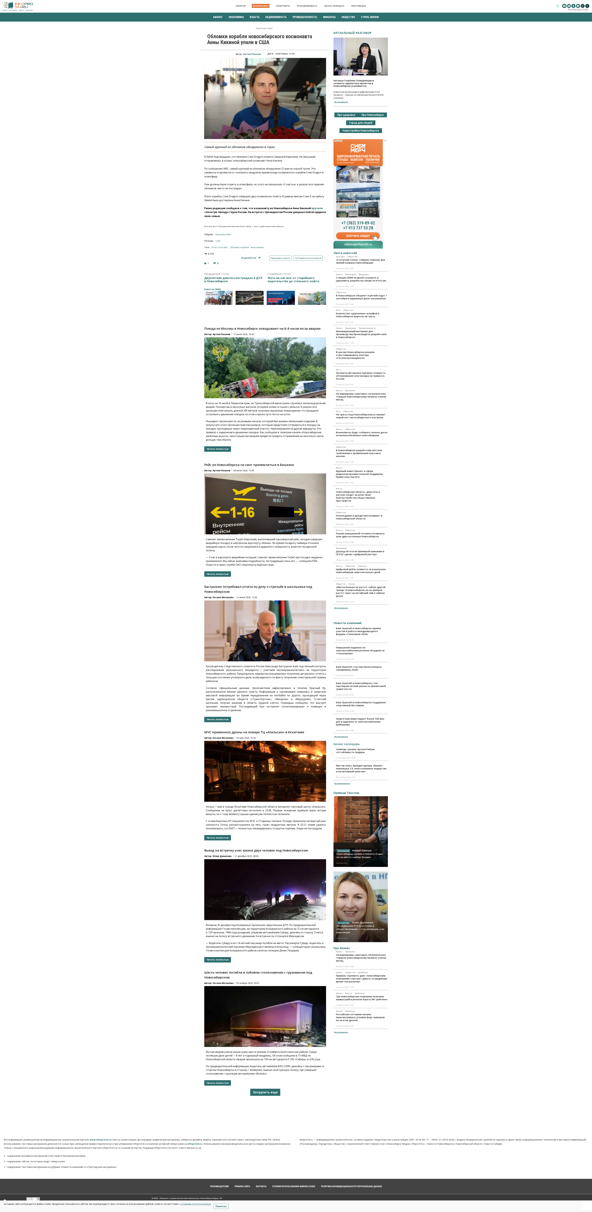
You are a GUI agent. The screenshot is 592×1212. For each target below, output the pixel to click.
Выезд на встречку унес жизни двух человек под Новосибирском (256, 850)
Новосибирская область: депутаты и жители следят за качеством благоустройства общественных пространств (358, 496)
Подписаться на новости (309, 258)
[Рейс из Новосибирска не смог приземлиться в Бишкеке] (265, 503)
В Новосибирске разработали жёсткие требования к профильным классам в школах (359, 453)
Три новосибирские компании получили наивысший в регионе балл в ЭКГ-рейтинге (361, 998)
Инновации (350, 274)
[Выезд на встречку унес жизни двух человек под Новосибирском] (265, 889)
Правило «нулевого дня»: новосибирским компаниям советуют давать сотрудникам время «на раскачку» (361, 978)
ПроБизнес (350, 390)
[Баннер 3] (281, 298)
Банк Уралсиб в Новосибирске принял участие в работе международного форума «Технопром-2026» (358, 631)
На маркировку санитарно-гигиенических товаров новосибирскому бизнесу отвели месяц (361, 396)
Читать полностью (218, 448)
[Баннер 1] (218, 298)
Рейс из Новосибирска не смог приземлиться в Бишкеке (249, 465)
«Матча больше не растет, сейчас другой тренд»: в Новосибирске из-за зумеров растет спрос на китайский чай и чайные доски (360, 591)
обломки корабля (239, 247)
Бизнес (339, 274)
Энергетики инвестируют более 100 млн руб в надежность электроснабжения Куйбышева (360, 721)
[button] (557, 5)
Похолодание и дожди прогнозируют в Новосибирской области (359, 517)
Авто (338, 310)
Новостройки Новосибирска (361, 130)
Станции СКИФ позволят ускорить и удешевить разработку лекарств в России (361, 279)
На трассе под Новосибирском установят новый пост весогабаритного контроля (361, 416)
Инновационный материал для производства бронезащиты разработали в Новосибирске (361, 334)
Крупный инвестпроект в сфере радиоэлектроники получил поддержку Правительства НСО (359, 473)
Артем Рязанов (252, 54)
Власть (339, 429)
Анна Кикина (257, 247)
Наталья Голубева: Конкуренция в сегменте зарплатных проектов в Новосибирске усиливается (353, 83)
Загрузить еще (265, 1092)
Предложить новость (280, 258)
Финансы (362, 566)
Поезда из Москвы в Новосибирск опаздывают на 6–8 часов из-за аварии (262, 328)
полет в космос (219, 247)
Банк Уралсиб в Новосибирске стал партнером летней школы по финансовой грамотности (361, 686)
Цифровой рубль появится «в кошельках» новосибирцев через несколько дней (361, 571)
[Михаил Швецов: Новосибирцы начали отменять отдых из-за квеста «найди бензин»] (360, 831)
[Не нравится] (215, 263)
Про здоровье (346, 115)
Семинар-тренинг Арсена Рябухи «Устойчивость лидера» (355, 751)
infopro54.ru (195, 1143)
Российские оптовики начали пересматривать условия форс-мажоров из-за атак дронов (360, 1017)
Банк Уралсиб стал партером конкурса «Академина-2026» (359, 668)
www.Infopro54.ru (100, 1139)
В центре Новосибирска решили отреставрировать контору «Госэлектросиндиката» (355, 354)
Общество (352, 256)
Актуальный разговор (352, 33)
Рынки (352, 584)
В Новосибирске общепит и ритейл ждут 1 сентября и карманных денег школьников (361, 297)
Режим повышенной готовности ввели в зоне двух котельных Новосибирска (360, 535)
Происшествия (264, 28)
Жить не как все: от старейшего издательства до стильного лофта (293, 279)
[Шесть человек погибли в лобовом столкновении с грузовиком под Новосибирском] (265, 1016)
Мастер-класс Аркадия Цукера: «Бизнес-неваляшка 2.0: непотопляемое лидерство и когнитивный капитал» (361, 768)
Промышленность (367, 328)
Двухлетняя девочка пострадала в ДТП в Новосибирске (233, 279)
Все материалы (341, 102)
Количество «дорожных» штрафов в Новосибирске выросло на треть (357, 315)
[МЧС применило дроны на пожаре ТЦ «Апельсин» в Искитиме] (265, 771)
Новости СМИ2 (212, 289)
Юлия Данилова (222, 856)
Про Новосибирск (373, 115)
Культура (340, 256)
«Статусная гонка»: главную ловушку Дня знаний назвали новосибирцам (360, 261)
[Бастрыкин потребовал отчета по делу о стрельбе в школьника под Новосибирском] (265, 630)
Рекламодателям (578, 9)
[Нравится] (205, 263)
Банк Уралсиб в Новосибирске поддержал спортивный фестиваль (361, 704)
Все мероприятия (342, 783)
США (218, 240)
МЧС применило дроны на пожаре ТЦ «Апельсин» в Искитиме (254, 732)
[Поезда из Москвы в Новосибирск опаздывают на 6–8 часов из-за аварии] (265, 367)
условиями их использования (195, 1203)
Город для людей (360, 122)
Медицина (364, 274)
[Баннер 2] (250, 298)
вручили (317, 208)
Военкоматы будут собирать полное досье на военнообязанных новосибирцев (362, 434)
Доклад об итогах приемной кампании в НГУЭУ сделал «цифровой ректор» (360, 553)
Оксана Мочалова (223, 597)
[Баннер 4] (312, 298)
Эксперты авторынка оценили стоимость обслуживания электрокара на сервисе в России (361, 375)
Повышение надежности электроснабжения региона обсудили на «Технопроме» (360, 650)
